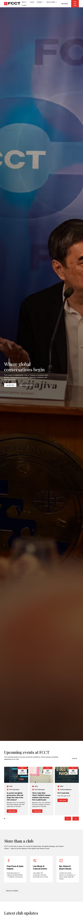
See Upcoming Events (26, 385)
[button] (24, 2)
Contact (24, 5)
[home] (12, 3)
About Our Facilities (12, 891)
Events (32, 2)
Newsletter (64, 3)
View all (74, 758)
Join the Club (75, 3)
